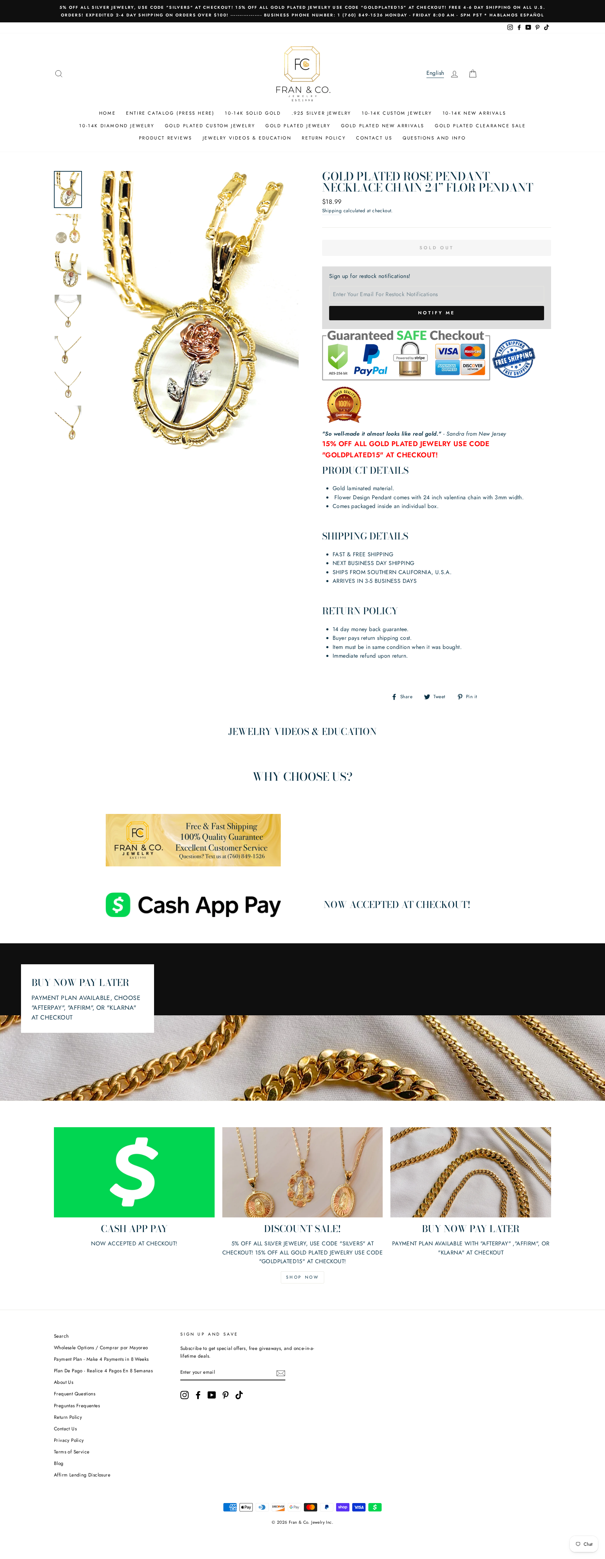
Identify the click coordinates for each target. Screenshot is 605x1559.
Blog (59, 1463)
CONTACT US (374, 138)
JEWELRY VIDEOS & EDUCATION (247, 138)
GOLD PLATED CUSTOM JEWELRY (210, 125)
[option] (302, 11)
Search (61, 1335)
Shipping (332, 210)
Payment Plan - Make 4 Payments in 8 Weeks (101, 1359)
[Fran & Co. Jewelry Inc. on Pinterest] (225, 1395)
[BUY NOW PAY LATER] (470, 1172)
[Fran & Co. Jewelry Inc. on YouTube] (212, 1395)
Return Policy (68, 1417)
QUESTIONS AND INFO (434, 138)
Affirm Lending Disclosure (82, 1474)
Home (107, 113)
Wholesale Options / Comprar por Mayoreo (101, 1347)
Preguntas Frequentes (77, 1405)
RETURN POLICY (324, 138)
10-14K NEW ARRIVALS (474, 113)
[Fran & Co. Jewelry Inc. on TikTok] (239, 1395)
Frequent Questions (74, 1393)
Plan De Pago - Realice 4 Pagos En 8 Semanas (103, 1370)
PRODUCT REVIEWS (165, 138)
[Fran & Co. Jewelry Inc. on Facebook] (198, 1395)
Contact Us (65, 1428)
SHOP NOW (302, 1277)
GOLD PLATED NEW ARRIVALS (382, 125)
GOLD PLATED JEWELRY (297, 125)
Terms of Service (71, 1451)
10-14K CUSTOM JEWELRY (397, 113)
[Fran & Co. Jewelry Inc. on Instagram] (184, 1395)
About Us (63, 1382)
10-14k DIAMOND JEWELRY (116, 125)
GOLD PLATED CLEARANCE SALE (480, 125)
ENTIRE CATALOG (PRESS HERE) (170, 113)
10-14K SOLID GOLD (253, 113)
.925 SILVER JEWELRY (321, 113)
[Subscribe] (280, 1372)
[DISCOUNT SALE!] (302, 1172)
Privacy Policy (69, 1440)
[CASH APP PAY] (134, 1172)
